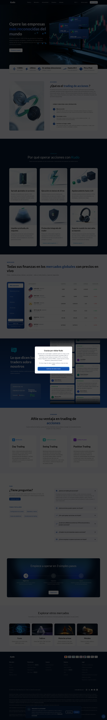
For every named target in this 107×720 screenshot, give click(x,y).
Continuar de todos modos (53, 369)
